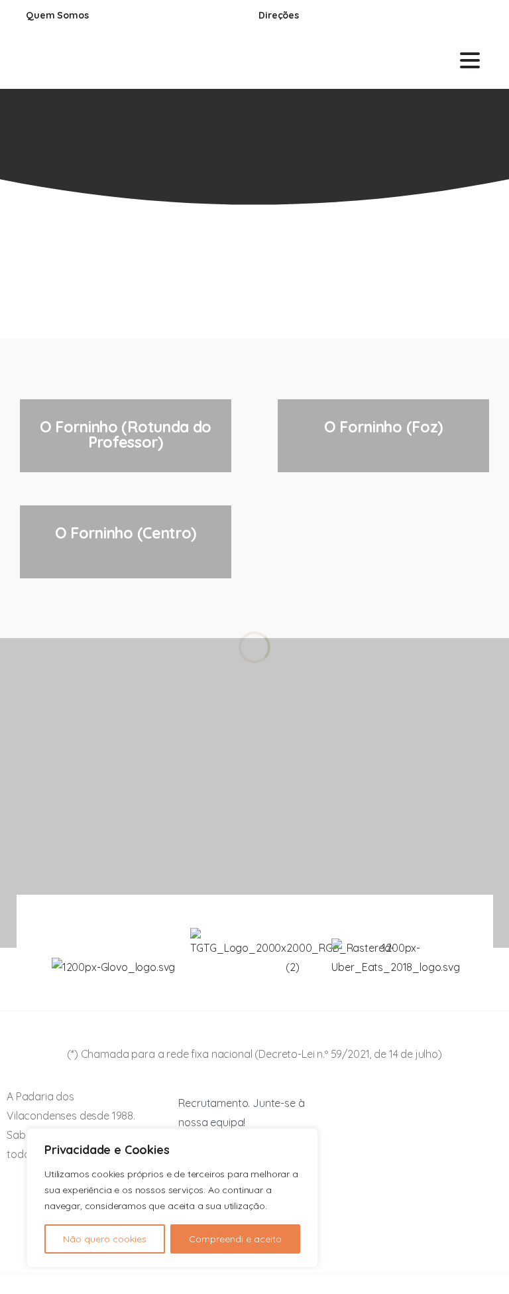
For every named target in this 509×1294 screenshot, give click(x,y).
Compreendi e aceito (235, 1239)
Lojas (204, 161)
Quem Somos (58, 15)
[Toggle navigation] (470, 60)
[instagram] (470, 16)
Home (155, 161)
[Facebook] (450, 16)
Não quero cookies (104, 1239)
